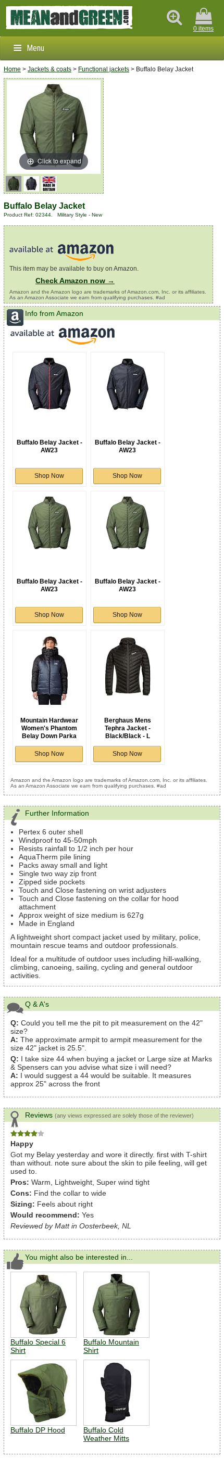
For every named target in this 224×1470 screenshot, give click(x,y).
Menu (35, 48)
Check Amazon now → (75, 280)
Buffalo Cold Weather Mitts (106, 1434)
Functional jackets (103, 69)
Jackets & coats (49, 69)
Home (12, 69)
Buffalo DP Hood (37, 1430)
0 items (203, 28)
